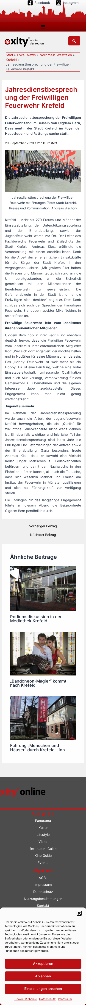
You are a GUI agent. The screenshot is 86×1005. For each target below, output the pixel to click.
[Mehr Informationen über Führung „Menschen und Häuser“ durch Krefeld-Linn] (43, 718)
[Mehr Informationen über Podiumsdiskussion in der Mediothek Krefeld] (43, 588)
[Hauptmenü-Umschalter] (43, 27)
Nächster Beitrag (43, 535)
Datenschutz (47, 999)
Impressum (65, 999)
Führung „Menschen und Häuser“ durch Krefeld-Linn (37, 747)
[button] (79, 913)
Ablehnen (43, 976)
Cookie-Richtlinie (25, 999)
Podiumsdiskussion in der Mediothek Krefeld (36, 618)
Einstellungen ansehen (43, 989)
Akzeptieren (43, 963)
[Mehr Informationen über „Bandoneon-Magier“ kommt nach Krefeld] (43, 654)
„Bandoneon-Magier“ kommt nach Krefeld (38, 683)
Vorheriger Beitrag (43, 526)
